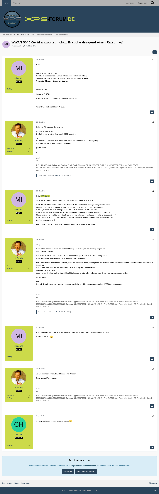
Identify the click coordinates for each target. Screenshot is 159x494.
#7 (153, 416)
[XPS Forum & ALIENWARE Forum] (79, 19)
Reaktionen (11, 148)
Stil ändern (153, 483)
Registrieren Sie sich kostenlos (83, 466)
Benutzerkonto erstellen (86, 471)
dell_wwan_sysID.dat (53, 284)
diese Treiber (58, 256)
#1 (153, 60)
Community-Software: (79, 490)
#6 (153, 369)
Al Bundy (57, 175)
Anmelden (130, 3)
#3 (153, 191)
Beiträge (10, 89)
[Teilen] (154, 52)
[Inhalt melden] (152, 112)
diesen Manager (75, 256)
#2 (153, 122)
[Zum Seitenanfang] (155, 491)
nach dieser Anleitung (55, 143)
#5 (153, 327)
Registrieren (142, 3)
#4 (153, 240)
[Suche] (153, 3)
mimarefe (18, 46)
